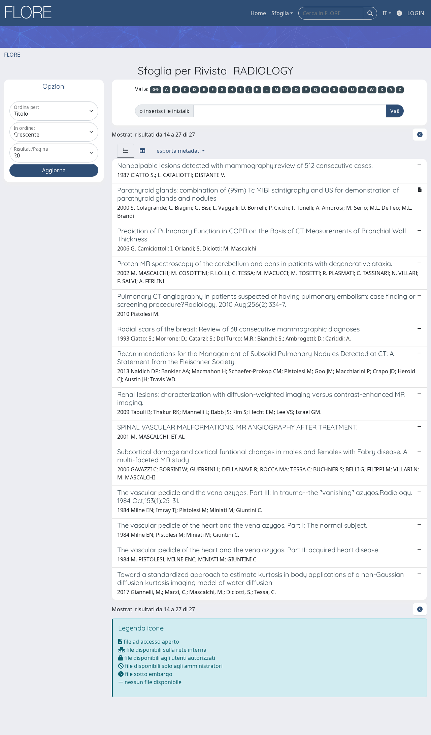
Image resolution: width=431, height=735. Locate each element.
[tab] (125, 151)
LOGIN (415, 13)
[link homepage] (30, 13)
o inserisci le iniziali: (164, 111)
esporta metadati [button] (179, 150)
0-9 (156, 89)
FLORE (12, 54)
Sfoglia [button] (280, 13)
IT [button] (385, 13)
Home (258, 13)
